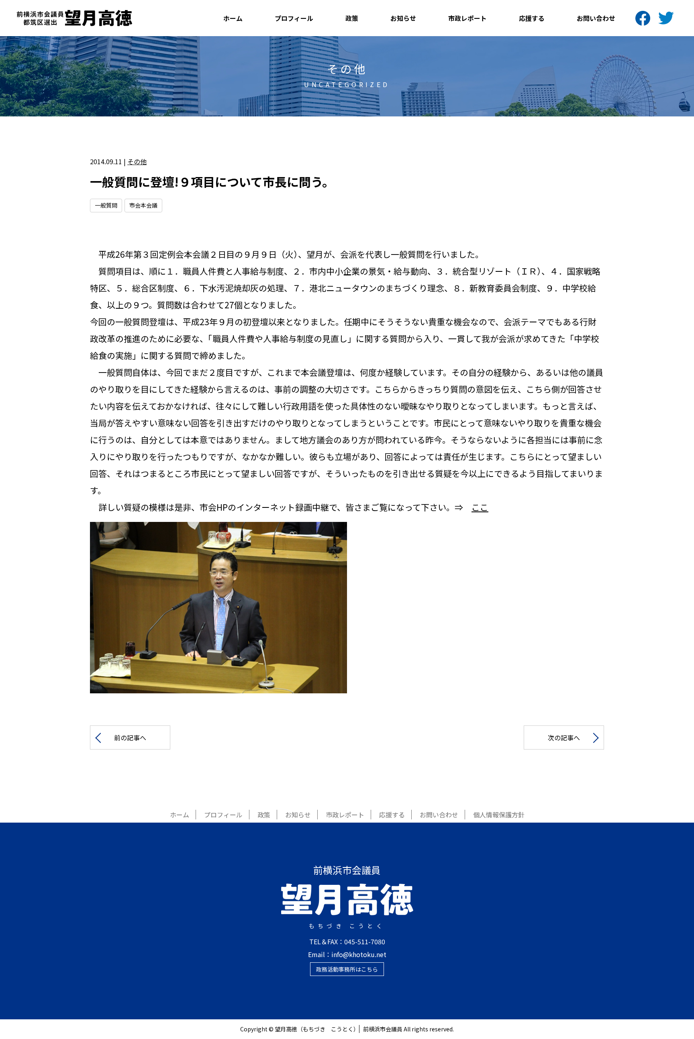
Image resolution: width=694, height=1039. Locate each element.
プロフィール (294, 18)
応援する (532, 18)
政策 (351, 18)
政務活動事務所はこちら (347, 969)
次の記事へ (564, 737)
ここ (480, 507)
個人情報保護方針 (499, 814)
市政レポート (467, 18)
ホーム (233, 18)
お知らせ (403, 18)
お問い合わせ (596, 18)
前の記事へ (130, 737)
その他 (137, 161)
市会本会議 (143, 205)
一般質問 (106, 205)
